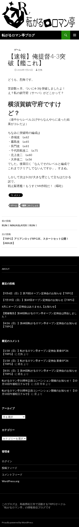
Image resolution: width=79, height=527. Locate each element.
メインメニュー (74, 35)
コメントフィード (12, 474)
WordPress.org (10, 481)
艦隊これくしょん (30, 205)
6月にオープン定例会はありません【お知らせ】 (29, 306)
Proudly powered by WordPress (17, 522)
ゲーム (17, 49)
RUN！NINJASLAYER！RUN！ (19, 223)
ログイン (7, 461)
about (6, 268)
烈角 (40, 69)
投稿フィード (9, 467)
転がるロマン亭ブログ (18, 35)
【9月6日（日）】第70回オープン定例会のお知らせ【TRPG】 (38, 293)
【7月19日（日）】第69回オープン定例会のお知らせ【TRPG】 (39, 299)
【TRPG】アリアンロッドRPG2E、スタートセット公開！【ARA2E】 (35, 239)
